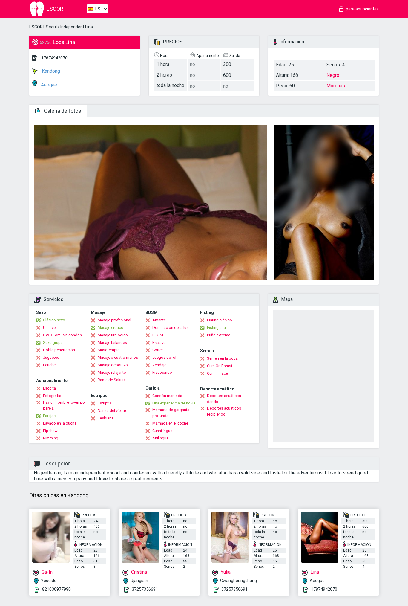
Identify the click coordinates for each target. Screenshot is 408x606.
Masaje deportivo (113, 365)
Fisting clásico (219, 320)
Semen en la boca (222, 358)
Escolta (49, 388)
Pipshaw (50, 430)
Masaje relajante (112, 372)
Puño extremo (219, 335)
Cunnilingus (162, 430)
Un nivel (49, 327)
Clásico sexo (54, 320)
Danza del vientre (112, 410)
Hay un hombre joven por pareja (64, 405)
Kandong (50, 71)
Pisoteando (162, 372)
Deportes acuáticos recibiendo (224, 411)
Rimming (50, 438)
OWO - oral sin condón (62, 335)
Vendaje (159, 365)
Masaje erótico (110, 327)
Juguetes (51, 357)
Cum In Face (217, 373)
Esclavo (159, 342)
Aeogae (48, 85)
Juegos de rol (164, 357)
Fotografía (52, 395)
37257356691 (145, 589)
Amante (159, 320)
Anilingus (160, 438)
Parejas (49, 415)
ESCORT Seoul (43, 27)
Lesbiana (105, 418)
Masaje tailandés (112, 342)
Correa (158, 350)
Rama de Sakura (112, 380)
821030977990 (56, 589)
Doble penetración (59, 350)
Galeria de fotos (62, 111)
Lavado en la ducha (59, 423)
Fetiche (49, 365)
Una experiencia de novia (173, 403)
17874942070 (54, 58)
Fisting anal (217, 327)
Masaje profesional (114, 320)
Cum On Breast (219, 366)
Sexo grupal (53, 342)
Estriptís (105, 403)
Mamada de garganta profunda (170, 412)
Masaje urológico (113, 335)
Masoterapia (108, 350)
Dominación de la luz (170, 327)
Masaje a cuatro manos (118, 357)
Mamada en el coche (170, 423)
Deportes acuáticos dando (224, 398)
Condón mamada (167, 395)
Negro (332, 75)
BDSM (157, 335)
